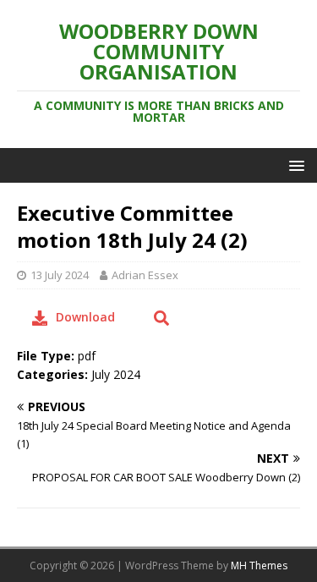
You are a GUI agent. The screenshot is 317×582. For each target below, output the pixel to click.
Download (85, 317)
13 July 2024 (59, 275)
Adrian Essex (145, 275)
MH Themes (259, 565)
